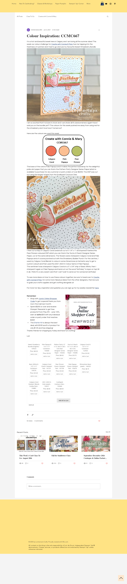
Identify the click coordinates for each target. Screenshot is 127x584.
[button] (108, 16)
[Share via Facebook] (28, 420)
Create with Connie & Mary (47, 16)
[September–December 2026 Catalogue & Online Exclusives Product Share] (95, 449)
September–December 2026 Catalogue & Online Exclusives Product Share (95, 462)
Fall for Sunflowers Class (61, 461)
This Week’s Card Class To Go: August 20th (29, 462)
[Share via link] (33, 420)
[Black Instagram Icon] (110, 4)
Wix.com (65, 547)
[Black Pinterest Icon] (115, 4)
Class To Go (30, 16)
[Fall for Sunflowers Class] (63, 449)
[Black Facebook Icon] (102, 4)
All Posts (20, 16)
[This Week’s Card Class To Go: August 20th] (31, 449)
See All (108, 437)
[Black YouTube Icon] (106, 4)
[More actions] (99, 30)
